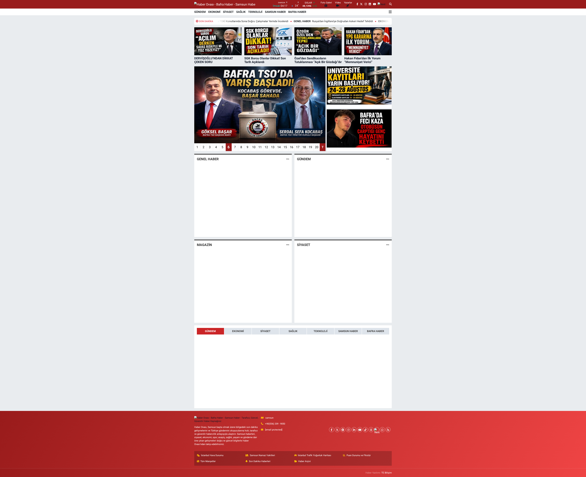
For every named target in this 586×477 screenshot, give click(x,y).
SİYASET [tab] (265, 331)
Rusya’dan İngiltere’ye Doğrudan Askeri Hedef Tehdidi (304, 21)
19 (310, 147)
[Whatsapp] (382, 429)
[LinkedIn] (354, 429)
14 (279, 147)
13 (272, 147)
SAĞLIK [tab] (293, 331)
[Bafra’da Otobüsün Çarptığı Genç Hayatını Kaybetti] (359, 128)
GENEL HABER (208, 159)
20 (316, 147)
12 (266, 147)
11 (260, 147)
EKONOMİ (214, 11)
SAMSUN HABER (275, 11)
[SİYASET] (387, 244)
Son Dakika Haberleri (259, 461)
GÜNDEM (200, 11)
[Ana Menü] (390, 12)
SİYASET (228, 11)
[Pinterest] (342, 429)
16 (291, 147)
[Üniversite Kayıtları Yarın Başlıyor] (359, 85)
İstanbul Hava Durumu (212, 455)
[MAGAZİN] (287, 244)
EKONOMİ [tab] (238, 331)
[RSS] (388, 429)
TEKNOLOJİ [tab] (320, 331)
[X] (337, 429)
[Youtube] (359, 429)
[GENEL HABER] (287, 159)
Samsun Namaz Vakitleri (262, 455)
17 (297, 147)
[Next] (376, 429)
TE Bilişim (386, 472)
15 (285, 147)
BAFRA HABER (297, 11)
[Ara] (390, 4)
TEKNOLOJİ (255, 11)
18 (304, 147)
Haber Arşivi (304, 461)
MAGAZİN (204, 245)
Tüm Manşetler (208, 461)
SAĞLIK (241, 11)
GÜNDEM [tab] (210, 331)
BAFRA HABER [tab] (375, 331)
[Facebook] (331, 429)
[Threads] (371, 429)
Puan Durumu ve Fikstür (359, 455)
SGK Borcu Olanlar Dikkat (370, 21)
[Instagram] (348, 429)
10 (253, 147)
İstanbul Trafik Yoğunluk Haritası (314, 455)
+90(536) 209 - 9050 (275, 423)
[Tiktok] (365, 429)
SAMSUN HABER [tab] (348, 331)
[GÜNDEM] (387, 159)
